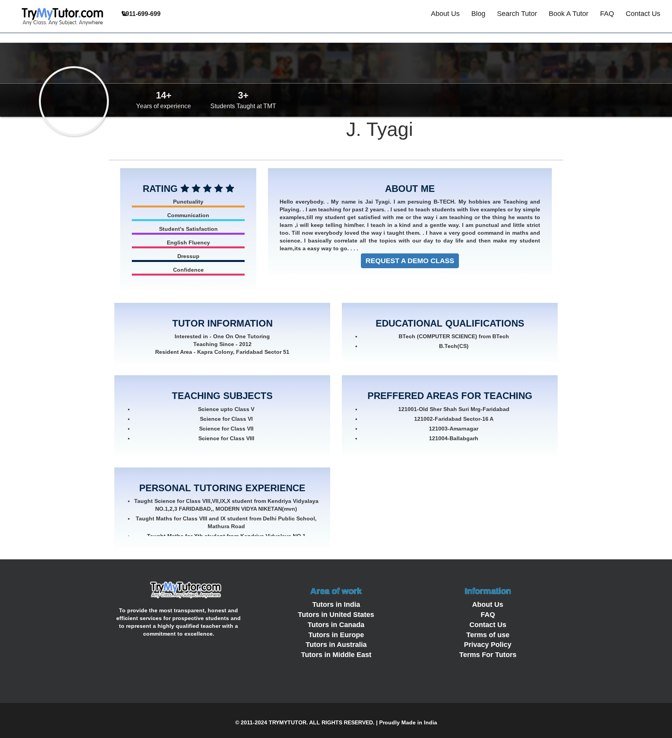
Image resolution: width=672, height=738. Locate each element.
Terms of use (487, 635)
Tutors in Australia (336, 644)
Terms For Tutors (487, 655)
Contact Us (643, 14)
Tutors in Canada (336, 625)
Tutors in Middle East (336, 655)
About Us (445, 14)
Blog (478, 14)
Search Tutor (517, 14)
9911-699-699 (141, 14)
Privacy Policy (487, 644)
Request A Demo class (410, 261)
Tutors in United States (336, 615)
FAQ (607, 14)
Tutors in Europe (336, 635)
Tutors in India (336, 604)
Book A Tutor (568, 14)
